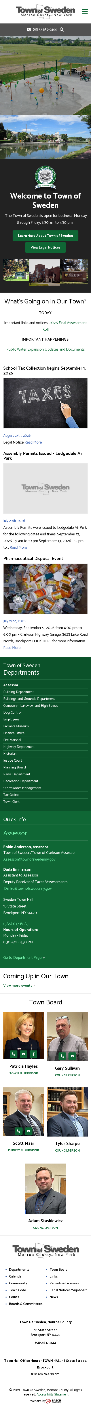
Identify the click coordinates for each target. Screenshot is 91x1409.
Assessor (15, 833)
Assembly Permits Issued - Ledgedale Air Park (43, 456)
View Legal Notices (45, 247)
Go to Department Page (22, 957)
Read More (33, 442)
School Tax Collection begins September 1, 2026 (44, 371)
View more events (17, 986)
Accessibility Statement (52, 1394)
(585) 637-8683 (15, 924)
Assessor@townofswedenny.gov (29, 859)
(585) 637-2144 (45, 29)
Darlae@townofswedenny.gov (28, 888)
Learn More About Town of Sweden (45, 236)
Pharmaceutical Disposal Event (33, 558)
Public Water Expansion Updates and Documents (45, 349)
